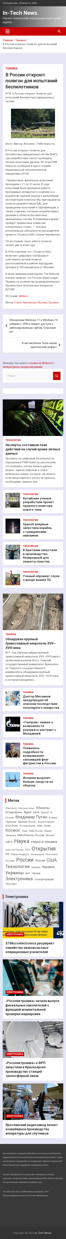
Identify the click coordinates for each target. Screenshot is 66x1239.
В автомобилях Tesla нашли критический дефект (39, 345)
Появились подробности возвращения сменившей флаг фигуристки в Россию (39, 755)
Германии (11, 821)
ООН (27, 849)
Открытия (44, 849)
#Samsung (11, 808)
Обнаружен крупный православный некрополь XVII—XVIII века (31, 643)
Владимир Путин (31, 817)
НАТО (9, 842)
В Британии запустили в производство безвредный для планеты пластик (40, 555)
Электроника (19, 878)
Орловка (53, 302)
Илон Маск (12, 825)
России (25, 860)
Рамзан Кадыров (20, 854)
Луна (24, 830)
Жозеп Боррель (46, 822)
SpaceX (45, 812)
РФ (7, 854)
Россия (40, 860)
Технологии (13, 440)
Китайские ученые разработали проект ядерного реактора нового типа (38, 503)
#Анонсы (43, 808)
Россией (10, 861)
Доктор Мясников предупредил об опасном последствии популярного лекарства (41, 702)
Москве (50, 835)
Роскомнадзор (37, 854)
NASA (36, 812)
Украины (15, 872)
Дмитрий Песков (27, 822)
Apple (27, 812)
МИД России (36, 831)
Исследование (27, 825)
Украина (35, 867)
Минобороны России (31, 835)
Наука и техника (44, 842)
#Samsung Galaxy (26, 808)
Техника (11, 68)
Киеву (47, 825)
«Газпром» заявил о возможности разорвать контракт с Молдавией (39, 727)
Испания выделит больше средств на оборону (38, 781)
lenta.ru (23, 296)
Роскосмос (51, 854)
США (52, 860)
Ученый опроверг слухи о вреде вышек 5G (41, 578)
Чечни (36, 873)
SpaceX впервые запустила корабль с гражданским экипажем (37, 529)
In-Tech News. (20, 13)
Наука (21, 841)
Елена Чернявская (25, 302)
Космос (13, 830)
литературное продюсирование (22, 367)
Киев (40, 825)
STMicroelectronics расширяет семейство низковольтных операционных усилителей (30, 947)
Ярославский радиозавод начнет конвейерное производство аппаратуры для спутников (32, 1129)
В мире (53, 817)
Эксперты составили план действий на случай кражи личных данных (33, 449)
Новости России (14, 849)
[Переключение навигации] (7, 31)
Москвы (42, 302)
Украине (48, 867)
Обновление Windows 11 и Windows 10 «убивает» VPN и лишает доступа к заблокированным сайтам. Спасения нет (33, 325)
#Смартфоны (14, 812)
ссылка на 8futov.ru (40, 363)
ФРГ (27, 873)
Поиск (56, 376)
